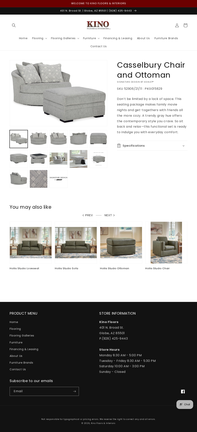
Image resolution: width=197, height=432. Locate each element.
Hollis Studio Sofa (66, 268)
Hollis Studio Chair (157, 268)
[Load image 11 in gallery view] (19, 179)
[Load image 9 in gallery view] (78, 159)
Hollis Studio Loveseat (24, 268)
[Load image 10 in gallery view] (98, 159)
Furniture (16, 342)
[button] (14, 25)
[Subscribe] (74, 391)
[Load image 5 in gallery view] (98, 139)
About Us (16, 356)
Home (14, 322)
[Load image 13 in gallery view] (58, 179)
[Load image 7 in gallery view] (39, 159)
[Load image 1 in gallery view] (19, 139)
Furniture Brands (21, 363)
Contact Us (18, 369)
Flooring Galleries (22, 335)
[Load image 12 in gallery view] (39, 179)
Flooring (15, 329)
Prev (89, 215)
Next (108, 215)
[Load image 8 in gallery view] (58, 159)
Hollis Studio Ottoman (114, 268)
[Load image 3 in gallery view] (58, 139)
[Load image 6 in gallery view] (19, 159)
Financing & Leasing (24, 349)
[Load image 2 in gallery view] (39, 139)
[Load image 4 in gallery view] (78, 139)
